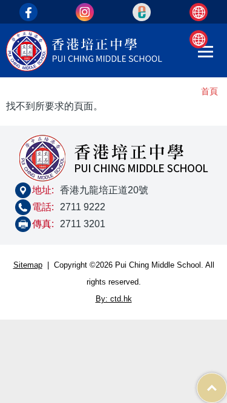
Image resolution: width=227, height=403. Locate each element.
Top (226, 381)
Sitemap (27, 264)
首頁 (209, 91)
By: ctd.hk (114, 298)
